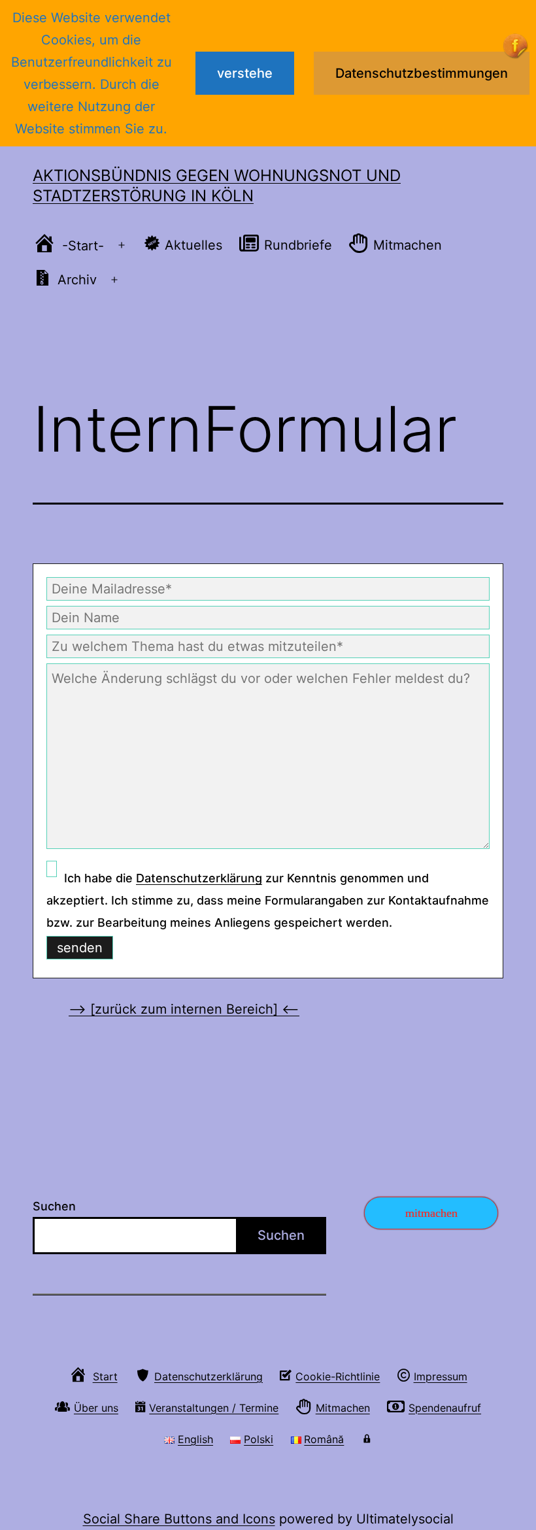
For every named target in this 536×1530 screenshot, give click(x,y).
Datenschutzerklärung (199, 878)
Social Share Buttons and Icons (179, 1519)
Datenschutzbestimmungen (421, 73)
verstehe (245, 73)
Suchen (54, 1206)
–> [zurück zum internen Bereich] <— (184, 1009)
